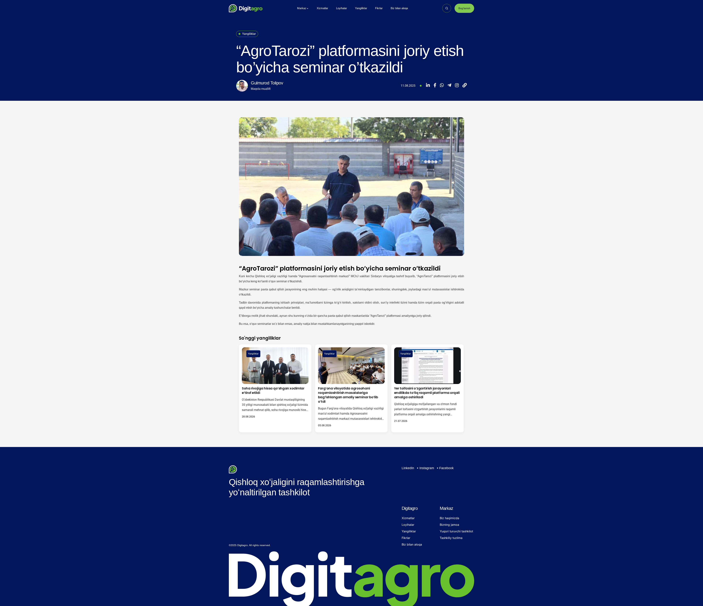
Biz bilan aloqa (412, 544)
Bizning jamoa (449, 524)
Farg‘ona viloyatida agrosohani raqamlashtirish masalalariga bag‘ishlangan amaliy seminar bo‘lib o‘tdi (348, 395)
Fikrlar (406, 538)
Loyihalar (408, 524)
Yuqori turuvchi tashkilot (456, 531)
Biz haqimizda (449, 518)
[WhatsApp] (442, 85)
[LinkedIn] (428, 85)
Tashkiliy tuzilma (451, 538)
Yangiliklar (253, 353)
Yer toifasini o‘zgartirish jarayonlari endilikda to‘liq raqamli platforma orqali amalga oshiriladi (427, 392)
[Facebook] (435, 85)
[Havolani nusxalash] (464, 85)
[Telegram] (449, 85)
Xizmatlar (408, 518)
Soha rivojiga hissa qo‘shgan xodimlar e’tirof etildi (273, 390)
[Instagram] (457, 85)
